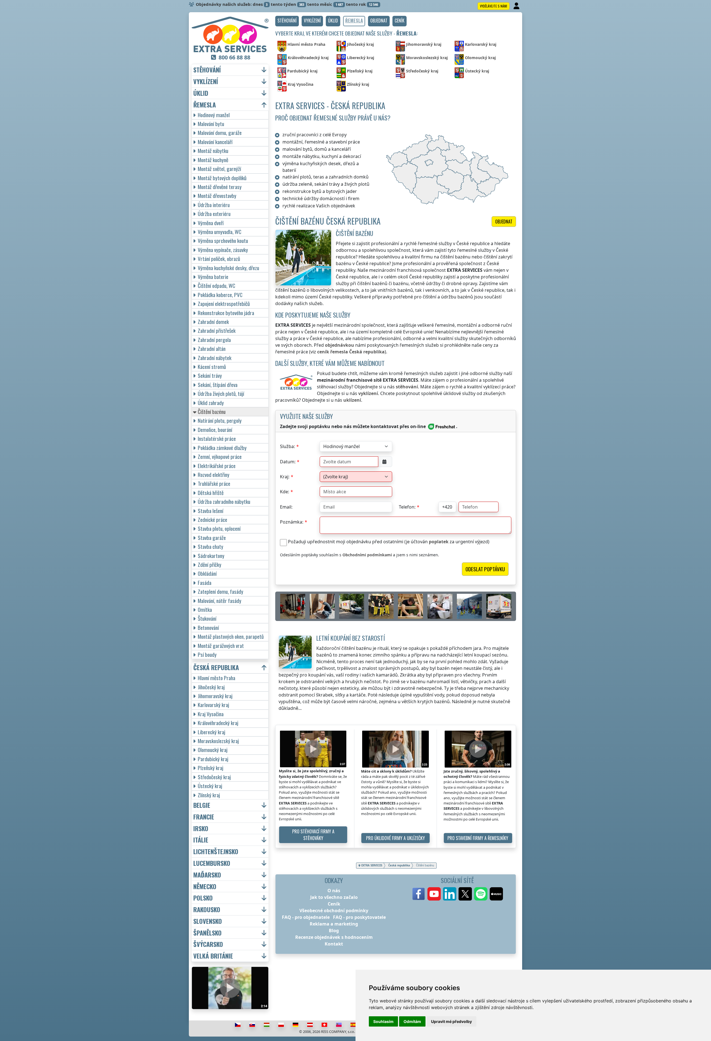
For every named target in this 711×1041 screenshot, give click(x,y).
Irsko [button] (200, 828)
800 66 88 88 (234, 57)
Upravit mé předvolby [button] (451, 1021)
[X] (465, 894)
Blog (334, 930)
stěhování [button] (207, 70)
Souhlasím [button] (383, 1021)
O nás (333, 890)
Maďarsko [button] (207, 875)
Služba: (287, 446)
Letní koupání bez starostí (350, 637)
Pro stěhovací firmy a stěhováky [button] (313, 834)
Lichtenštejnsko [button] (215, 851)
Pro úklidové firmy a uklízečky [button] (395, 838)
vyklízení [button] (205, 81)
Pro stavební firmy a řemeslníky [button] (477, 838)
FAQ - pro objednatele (306, 917)
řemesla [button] (204, 104)
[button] (287, 21)
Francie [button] (203, 817)
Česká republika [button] (216, 667)
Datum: (288, 462)
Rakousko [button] (206, 909)
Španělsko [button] (207, 933)
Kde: (284, 492)
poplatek (439, 542)
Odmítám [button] (412, 1021)
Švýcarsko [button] (208, 944)
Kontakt (334, 944)
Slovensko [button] (207, 921)
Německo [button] (204, 886)
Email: (286, 507)
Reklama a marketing (334, 924)
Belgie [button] (201, 805)
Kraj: (284, 477)
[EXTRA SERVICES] (230, 34)
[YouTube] (434, 894)
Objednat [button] (503, 221)
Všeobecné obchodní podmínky (333, 910)
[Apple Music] (496, 894)
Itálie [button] (200, 840)
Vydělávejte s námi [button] (493, 6)
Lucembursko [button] (211, 863)
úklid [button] (200, 93)
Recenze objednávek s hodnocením (334, 937)
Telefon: (407, 507)
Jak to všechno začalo (334, 897)
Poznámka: (291, 522)
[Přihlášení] (517, 6)
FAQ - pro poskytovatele (359, 917)
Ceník (334, 904)
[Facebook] (418, 894)
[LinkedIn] (449, 894)
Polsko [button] (203, 898)
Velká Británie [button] (213, 956)
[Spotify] (480, 894)
